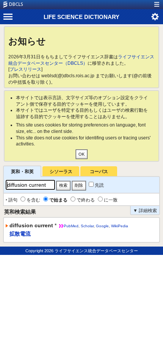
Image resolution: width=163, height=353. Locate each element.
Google (102, 226)
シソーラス (61, 171)
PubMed (71, 226)
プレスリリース (25, 69)
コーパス (99, 171)
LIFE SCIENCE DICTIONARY (81, 17)
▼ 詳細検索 (145, 210)
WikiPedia (119, 226)
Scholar (87, 226)
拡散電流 (20, 234)
